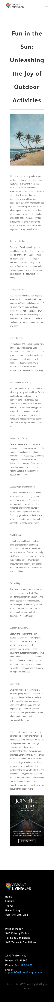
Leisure (10, 901)
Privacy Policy (14, 928)
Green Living (13, 910)
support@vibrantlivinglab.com (24, 972)
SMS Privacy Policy (17, 933)
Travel (9, 905)
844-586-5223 (24, 965)
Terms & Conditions (17, 937)
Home (8, 896)
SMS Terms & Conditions (20, 942)
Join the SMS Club (16, 914)
